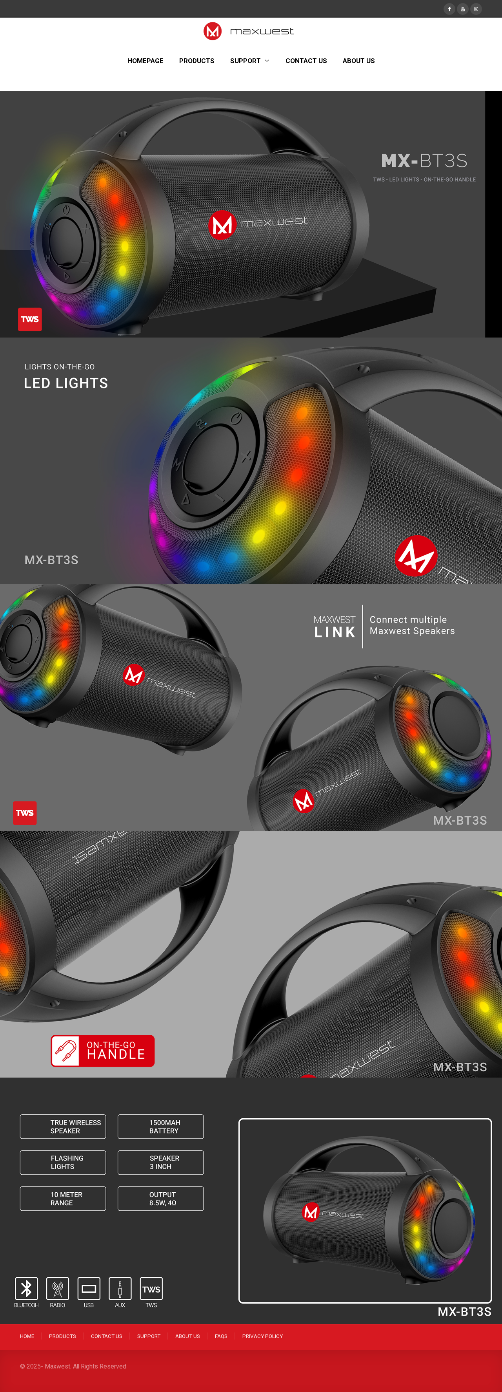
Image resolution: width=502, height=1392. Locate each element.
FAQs (221, 1336)
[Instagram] (476, 8)
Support (148, 1336)
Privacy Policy (262, 1336)
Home (27, 1336)
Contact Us (106, 1336)
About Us (187, 1336)
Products (62, 1336)
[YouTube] (463, 8)
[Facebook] (449, 8)
